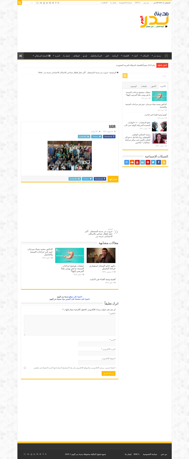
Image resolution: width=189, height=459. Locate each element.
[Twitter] (53, 3)
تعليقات (144, 86)
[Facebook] (56, 3)
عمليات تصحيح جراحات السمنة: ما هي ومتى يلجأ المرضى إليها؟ (72, 268)
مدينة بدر (157, 56)
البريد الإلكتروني (108, 349)
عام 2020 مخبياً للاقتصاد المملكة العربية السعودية (135, 65)
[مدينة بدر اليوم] (154, 19)
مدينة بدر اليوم (63, 297)
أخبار (136, 56)
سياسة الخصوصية (125, 3)
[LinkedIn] (47, 3)
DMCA (137, 3)
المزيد (57, 56)
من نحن (146, 3)
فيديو (85, 56)
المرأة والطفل (96, 56)
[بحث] (19, 2)
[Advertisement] (73, 28)
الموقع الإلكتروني (108, 358)
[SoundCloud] (40, 3)
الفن (107, 56)
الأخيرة (163, 86)
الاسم (112, 340)
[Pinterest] (50, 3)
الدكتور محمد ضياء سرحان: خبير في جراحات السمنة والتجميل (40, 252)
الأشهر (153, 86)
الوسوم (134, 86)
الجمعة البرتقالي (41, 56)
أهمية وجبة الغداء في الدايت (102, 279)
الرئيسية (166, 55)
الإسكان (145, 56)
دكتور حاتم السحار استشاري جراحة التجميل (102, 267)
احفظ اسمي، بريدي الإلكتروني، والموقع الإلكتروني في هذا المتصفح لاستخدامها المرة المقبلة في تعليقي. (74, 368)
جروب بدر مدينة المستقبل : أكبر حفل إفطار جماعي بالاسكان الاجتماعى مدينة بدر (76, 72)
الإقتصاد (126, 56)
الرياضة (115, 56)
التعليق (112, 313)
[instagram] (37, 3)
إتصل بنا (113, 3)
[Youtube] (44, 3)
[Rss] (58, 3)
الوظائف (76, 56)
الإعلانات (104, 3)
